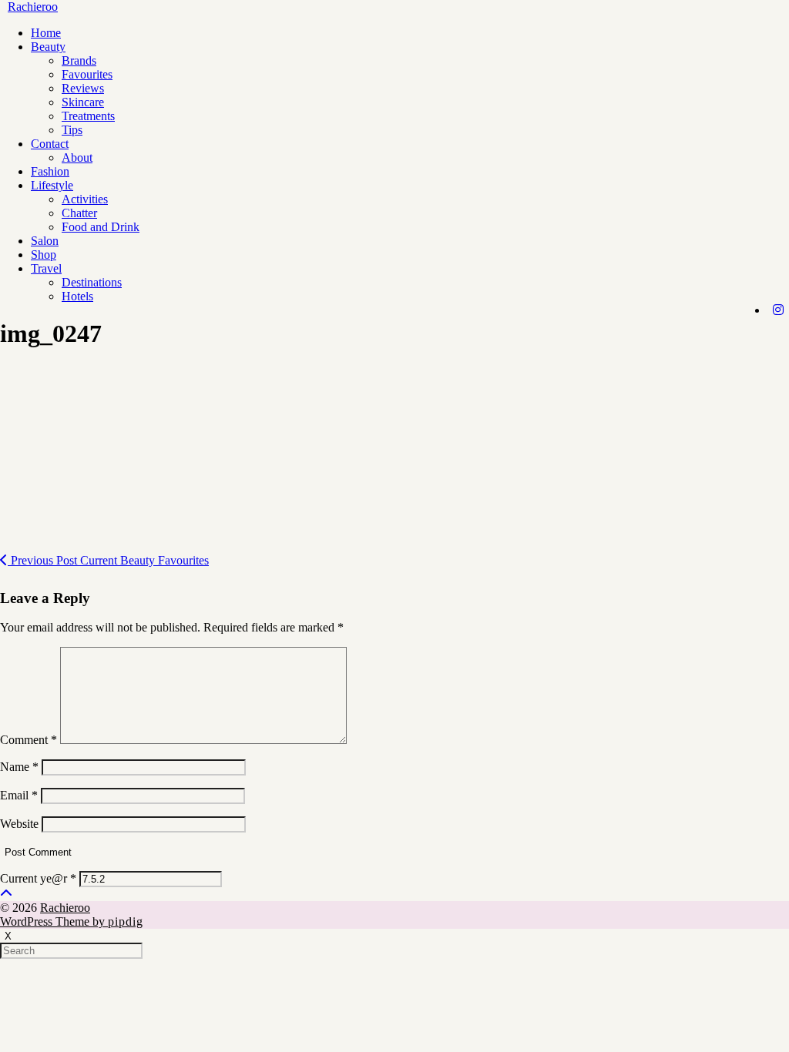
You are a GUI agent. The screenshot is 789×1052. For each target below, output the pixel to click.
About (77, 157)
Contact (50, 143)
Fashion (50, 171)
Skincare (83, 102)
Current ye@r (38, 878)
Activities (85, 199)
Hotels (77, 296)
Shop (43, 254)
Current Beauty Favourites (108, 560)
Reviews (83, 88)
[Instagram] (778, 310)
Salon (45, 240)
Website (19, 823)
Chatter (79, 212)
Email (19, 795)
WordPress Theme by (71, 921)
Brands (79, 60)
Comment (28, 739)
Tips (72, 129)
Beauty (48, 46)
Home (46, 32)
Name (19, 766)
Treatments (88, 115)
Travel (46, 268)
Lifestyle (52, 185)
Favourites (87, 74)
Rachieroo (33, 6)
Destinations (92, 282)
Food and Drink (100, 226)
